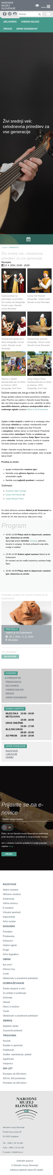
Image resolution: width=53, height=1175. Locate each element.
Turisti (6, 1011)
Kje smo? (7, 964)
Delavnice (8, 941)
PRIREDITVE (13, 247)
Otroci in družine (11, 1006)
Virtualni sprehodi (11, 912)
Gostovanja (8, 899)
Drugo (6, 950)
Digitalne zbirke (11, 1026)
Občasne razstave (12, 894)
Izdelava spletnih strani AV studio (26, 1170)
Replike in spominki (13, 1045)
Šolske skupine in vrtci (14, 988)
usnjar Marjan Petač (15, 498)
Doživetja (7, 997)
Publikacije (8, 1050)
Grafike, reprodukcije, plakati (17, 1054)
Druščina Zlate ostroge (16, 491)
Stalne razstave (10, 889)
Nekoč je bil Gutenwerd (37, 409)
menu (43, 7)
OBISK (7, 959)
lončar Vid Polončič (14, 495)
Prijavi (8, 854)
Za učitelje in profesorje (14, 993)
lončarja (33, 541)
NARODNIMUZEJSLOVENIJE (8, 5)
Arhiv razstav (9, 921)
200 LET (8, 1068)
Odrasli (6, 1002)
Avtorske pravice (25, 1161)
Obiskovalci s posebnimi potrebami (20, 978)
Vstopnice (8, 1063)
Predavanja (8, 936)
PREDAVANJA (13, 682)
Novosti (6, 1041)
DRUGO (8, 29)
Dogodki (4, 247)
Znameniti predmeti (12, 1030)
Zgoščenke (8, 1059)
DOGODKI (9, 926)
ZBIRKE (7, 1020)
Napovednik (9, 917)
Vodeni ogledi (10, 945)
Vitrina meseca (10, 903)
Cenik (6, 973)
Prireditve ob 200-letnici (15, 1083)
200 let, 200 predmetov (14, 1078)
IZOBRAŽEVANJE (13, 983)
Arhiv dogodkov (26, 29)
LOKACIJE (11, 754)
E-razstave (8, 908)
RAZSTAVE (12, 751)
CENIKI (9, 757)
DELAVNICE (10, 22)
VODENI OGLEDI (30, 22)
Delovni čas (9, 969)
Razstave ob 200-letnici (14, 1074)
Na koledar (10, 656)
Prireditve (7, 931)
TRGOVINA (9, 1035)
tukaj (11, 846)
